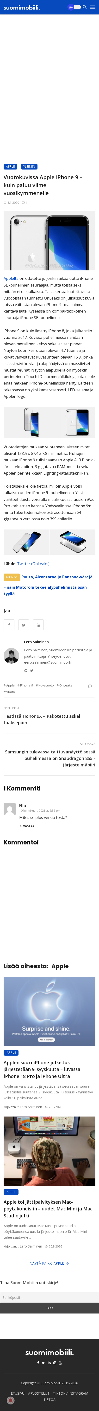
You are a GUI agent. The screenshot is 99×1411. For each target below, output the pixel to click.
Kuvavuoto (46, 685)
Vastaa (28, 826)
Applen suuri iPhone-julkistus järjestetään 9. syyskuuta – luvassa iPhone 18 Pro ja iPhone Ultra (42, 1069)
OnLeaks (65, 685)
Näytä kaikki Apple (47, 1263)
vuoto (10, 692)
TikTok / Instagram (70, 1393)
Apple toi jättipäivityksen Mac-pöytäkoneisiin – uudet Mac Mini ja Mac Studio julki (48, 1209)
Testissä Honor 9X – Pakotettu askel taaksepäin (42, 719)
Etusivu (18, 1393)
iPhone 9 (26, 685)
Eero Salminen (36, 641)
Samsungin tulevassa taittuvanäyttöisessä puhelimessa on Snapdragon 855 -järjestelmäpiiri (50, 758)
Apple (10, 166)
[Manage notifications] (10, 1400)
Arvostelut (39, 1393)
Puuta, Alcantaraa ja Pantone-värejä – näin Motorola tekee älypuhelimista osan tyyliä (48, 585)
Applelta (11, 278)
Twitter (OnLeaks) (33, 563)
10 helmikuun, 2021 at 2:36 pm (40, 811)
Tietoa (49, 1399)
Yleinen (29, 166)
